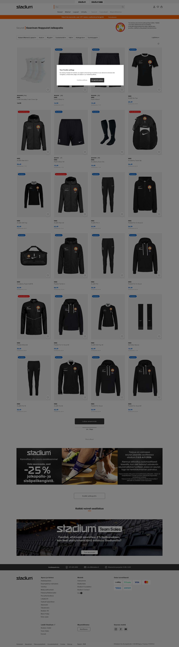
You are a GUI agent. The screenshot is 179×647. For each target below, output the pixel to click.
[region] (90, 75)
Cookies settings (82, 80)
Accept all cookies (97, 80)
